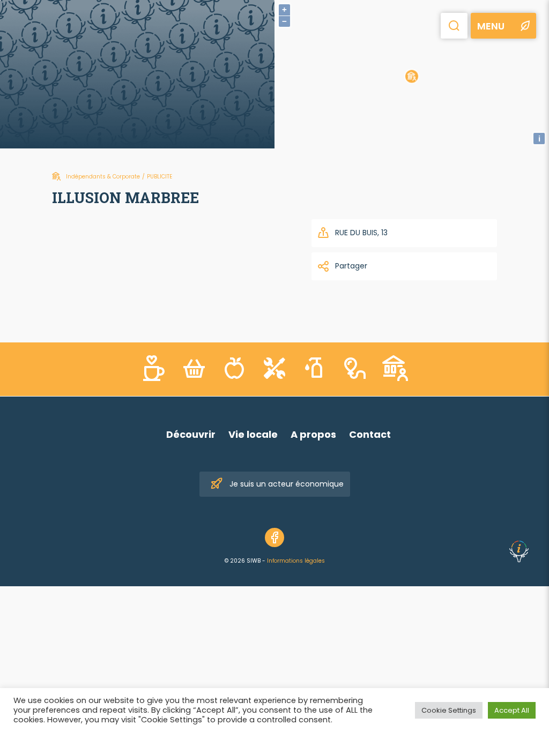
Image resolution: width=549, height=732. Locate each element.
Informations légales (296, 561)
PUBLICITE (159, 177)
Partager (351, 265)
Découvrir (191, 434)
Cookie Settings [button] (448, 710)
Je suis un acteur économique (286, 484)
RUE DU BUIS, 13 (361, 232)
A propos (313, 434)
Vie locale (253, 434)
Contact (370, 434)
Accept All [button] (511, 710)
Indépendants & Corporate (103, 177)
